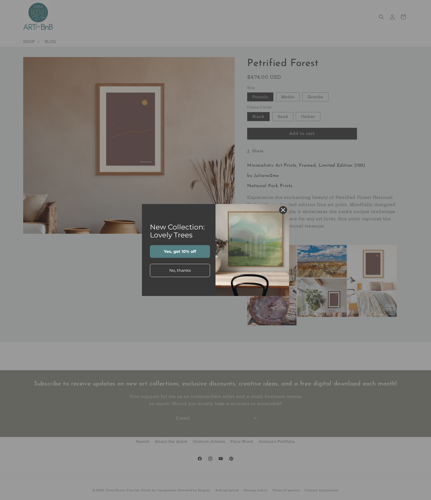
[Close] (283, 210)
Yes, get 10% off (180, 251)
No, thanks (180, 270)
